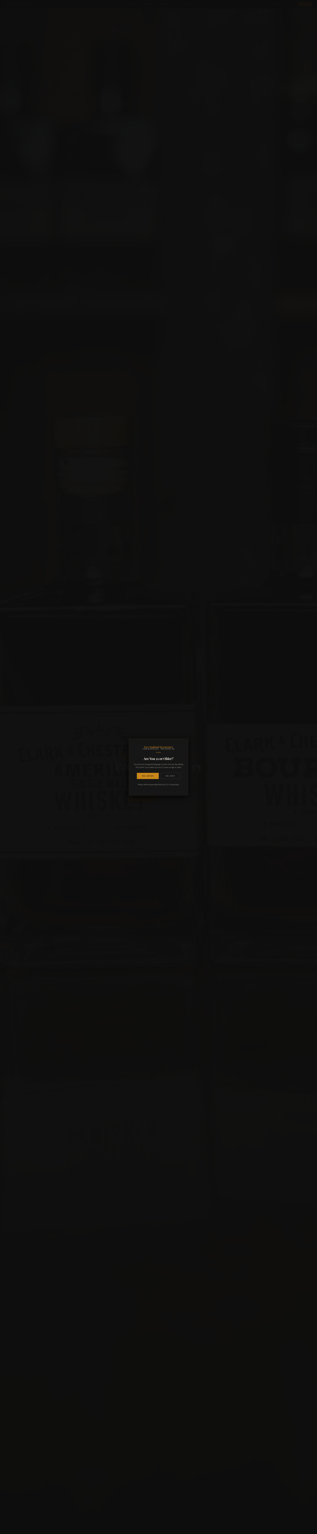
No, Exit (170, 776)
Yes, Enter (148, 776)
